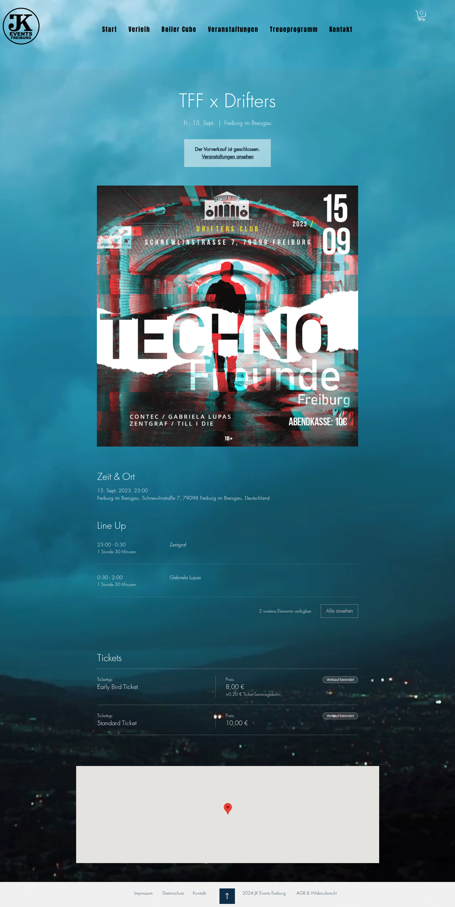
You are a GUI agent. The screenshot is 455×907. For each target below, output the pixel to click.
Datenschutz (173, 893)
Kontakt (200, 893)
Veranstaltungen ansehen (228, 156)
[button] (421, 16)
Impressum (143, 893)
